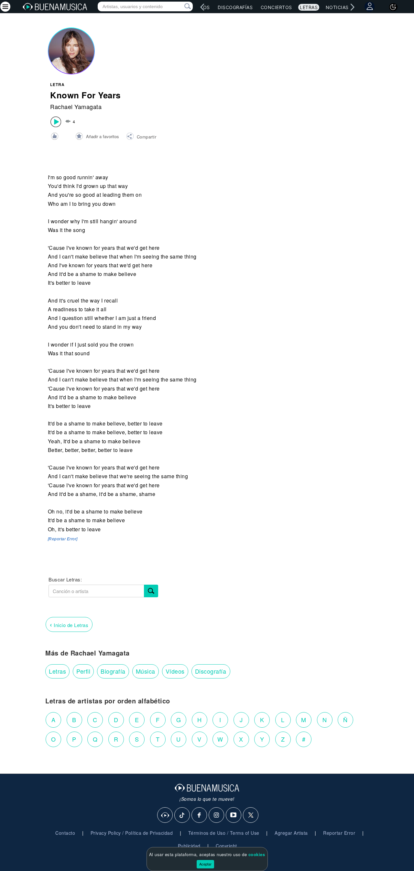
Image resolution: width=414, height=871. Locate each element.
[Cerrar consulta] (180, 6)
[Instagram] (216, 815)
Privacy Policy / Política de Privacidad (132, 833)
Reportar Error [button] (339, 833)
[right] (352, 7)
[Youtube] (234, 815)
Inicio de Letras (69, 624)
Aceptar (205, 863)
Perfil (83, 671)
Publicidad (189, 846)
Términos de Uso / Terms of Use (223, 833)
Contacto (65, 833)
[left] (202, 7)
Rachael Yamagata (76, 106)
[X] (251, 815)
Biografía (113, 671)
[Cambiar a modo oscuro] (393, 7)
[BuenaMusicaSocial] (165, 815)
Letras (309, 7)
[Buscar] (151, 591)
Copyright (226, 846)
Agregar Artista (291, 833)
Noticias (337, 7)
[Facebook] (199, 815)
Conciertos (276, 7)
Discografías (235, 7)
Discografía (210, 671)
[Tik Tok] (182, 815)
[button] (141, 137)
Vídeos (175, 671)
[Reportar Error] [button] (63, 539)
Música (145, 671)
